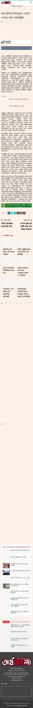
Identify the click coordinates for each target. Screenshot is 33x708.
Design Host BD (22, 705)
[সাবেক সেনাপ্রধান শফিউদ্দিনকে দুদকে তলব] (9, 261)
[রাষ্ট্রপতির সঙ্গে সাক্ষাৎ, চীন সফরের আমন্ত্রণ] (9, 242)
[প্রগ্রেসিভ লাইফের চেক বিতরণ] (6, 633)
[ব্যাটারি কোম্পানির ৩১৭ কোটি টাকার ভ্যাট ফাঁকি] (6, 613)
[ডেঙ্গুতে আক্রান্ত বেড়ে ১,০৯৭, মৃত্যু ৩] (6, 579)
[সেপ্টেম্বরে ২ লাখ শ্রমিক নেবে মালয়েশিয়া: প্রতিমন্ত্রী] (9, 282)
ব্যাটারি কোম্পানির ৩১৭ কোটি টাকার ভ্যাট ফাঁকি (20, 612)
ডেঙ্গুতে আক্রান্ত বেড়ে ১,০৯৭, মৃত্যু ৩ (20, 578)
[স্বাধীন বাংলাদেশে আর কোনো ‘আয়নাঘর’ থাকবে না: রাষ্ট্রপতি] (23, 261)
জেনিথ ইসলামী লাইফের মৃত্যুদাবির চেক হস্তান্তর (19, 639)
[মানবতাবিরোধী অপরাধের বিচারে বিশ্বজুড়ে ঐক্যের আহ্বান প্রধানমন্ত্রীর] (23, 282)
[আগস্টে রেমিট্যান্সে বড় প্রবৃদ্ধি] (4, 107)
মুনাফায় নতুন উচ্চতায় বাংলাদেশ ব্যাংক (18, 99)
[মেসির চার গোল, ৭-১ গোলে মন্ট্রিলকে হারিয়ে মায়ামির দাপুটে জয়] (6, 626)
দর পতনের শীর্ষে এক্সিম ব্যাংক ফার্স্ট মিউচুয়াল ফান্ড (19, 598)
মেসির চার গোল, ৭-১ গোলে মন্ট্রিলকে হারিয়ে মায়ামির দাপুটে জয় (20, 625)
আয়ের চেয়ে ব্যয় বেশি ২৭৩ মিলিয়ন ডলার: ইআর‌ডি (20, 585)
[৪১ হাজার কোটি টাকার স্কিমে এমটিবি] (6, 572)
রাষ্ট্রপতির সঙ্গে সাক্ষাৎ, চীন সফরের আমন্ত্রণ (19, 564)
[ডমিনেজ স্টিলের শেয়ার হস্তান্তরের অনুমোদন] (6, 592)
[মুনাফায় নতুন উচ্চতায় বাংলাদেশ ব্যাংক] (4, 101)
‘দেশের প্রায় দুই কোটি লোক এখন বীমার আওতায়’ (26, 226)
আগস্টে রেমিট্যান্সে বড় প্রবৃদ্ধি (17, 106)
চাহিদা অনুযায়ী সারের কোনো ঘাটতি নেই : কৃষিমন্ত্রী (19, 605)
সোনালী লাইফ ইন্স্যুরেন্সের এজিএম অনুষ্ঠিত (19, 646)
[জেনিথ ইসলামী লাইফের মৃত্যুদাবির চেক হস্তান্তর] (6, 640)
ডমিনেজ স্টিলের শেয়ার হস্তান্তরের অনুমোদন (20, 591)
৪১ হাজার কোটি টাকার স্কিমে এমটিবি (20, 571)
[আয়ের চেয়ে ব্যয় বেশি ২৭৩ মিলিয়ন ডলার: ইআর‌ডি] (6, 586)
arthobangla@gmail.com (16, 680)
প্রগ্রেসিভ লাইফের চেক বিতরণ (18, 632)
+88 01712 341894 (16, 678)
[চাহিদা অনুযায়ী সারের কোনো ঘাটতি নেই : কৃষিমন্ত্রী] (23, 242)
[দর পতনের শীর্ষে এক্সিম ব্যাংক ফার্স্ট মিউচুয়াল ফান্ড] (6, 599)
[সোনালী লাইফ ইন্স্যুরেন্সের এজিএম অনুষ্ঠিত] (6, 647)
